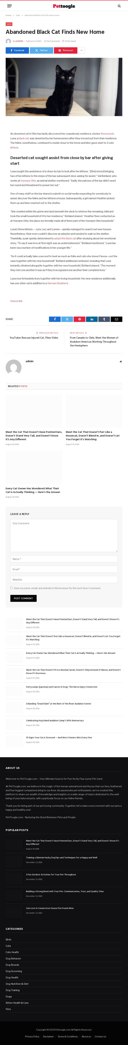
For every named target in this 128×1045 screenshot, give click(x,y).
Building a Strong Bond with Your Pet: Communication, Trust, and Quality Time (65, 891)
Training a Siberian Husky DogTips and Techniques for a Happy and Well (61, 857)
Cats (9, 24)
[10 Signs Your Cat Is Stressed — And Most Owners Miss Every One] (14, 741)
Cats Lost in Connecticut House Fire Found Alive (50, 908)
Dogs (9, 996)
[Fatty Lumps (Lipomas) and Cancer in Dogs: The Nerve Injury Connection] (14, 691)
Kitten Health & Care (17, 1002)
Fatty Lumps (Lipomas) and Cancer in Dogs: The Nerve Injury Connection (61, 687)
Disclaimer (48, 1036)
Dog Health (12, 977)
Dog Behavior (13, 958)
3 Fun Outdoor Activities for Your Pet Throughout (51, 874)
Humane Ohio (28, 180)
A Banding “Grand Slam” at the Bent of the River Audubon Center (58, 704)
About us (86, 1036)
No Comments (53, 41)
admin (19, 41)
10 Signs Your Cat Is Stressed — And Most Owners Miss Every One (59, 737)
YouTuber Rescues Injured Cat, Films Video (34, 338)
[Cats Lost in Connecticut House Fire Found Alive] (14, 912)
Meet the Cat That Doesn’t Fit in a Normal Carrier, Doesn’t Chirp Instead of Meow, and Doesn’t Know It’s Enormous (73, 671)
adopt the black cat (65, 238)
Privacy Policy (32, 1036)
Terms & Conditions (68, 1036)
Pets (8, 1009)
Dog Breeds (12, 964)
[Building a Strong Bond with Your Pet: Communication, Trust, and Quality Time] (14, 895)
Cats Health (12, 952)
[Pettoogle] (64, 5)
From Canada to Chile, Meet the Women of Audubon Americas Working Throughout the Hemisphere (94, 342)
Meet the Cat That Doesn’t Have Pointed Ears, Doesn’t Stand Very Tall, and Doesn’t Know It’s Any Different (34, 435)
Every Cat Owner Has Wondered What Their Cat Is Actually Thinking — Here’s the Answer (33, 490)
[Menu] (9, 6)
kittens (14, 147)
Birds (8, 939)
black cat (24, 138)
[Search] (119, 6)
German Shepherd (57, 283)
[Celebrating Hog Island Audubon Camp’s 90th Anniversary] (14, 724)
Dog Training (13, 990)
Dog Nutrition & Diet (17, 983)
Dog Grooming (14, 971)
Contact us (100, 1036)
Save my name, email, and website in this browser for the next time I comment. (57, 588)
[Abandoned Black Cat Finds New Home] (64, 87)
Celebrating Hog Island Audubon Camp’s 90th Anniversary (55, 720)
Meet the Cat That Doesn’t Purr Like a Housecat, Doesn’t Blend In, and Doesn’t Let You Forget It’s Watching (93, 435)
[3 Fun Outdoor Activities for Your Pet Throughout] (14, 878)
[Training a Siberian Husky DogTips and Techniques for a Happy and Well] (14, 861)
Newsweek (107, 133)
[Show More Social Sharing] (81, 50)
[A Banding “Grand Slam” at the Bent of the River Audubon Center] (14, 707)
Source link (16, 301)
